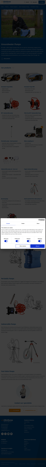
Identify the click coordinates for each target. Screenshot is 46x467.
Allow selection (23, 246)
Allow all (37, 246)
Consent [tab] (8, 223)
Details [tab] (23, 223)
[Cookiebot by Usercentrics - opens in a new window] (39, 220)
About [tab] (38, 223)
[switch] (17, 241)
